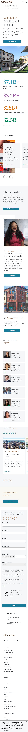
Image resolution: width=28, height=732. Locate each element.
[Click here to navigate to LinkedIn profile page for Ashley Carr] (5, 420)
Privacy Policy (4, 730)
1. (7, 617)
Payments (6, 662)
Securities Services (8, 669)
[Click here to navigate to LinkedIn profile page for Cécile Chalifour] (5, 372)
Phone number (5, 554)
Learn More (12, 275)
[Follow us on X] (7, 640)
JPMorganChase (7, 719)
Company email (5, 546)
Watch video (7, 471)
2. (7, 622)
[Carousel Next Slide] (10, 176)
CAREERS (6, 677)
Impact (5, 694)
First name (4, 522)
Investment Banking (8, 657)
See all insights (8, 433)
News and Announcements (9, 706)
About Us (5, 687)
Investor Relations (8, 701)
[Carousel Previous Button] (4, 480)
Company (4, 538)
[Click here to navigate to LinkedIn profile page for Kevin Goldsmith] (5, 384)
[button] (26, 721)
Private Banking (7, 666)
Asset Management (8, 650)
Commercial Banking (8, 652)
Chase (5, 717)
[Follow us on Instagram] (14, 640)
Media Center (6, 704)
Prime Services (7, 664)
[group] (7, 176)
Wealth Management (8, 671)
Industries (6, 696)
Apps (5, 689)
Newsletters (6, 708)
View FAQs (10, 501)
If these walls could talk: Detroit (12, 455)
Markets (5, 659)
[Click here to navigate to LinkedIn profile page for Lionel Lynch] (5, 396)
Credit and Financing (8, 655)
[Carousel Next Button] (10, 480)
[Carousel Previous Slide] (4, 176)
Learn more (7, 164)
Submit (14, 605)
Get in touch (12, 41)
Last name (4, 530)
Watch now (11, 208)
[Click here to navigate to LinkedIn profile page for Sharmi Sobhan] (5, 408)
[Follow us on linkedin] (4, 640)
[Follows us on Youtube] (17, 640)
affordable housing (19, 112)
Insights (5, 699)
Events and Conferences (9, 692)
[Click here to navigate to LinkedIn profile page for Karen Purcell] (5, 360)
